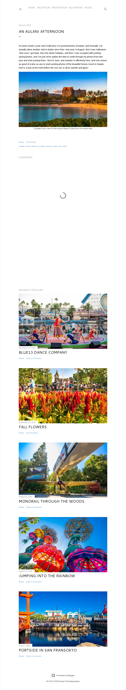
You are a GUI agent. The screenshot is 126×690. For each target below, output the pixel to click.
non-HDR (62, 146)
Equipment (76, 7)
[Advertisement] (63, 259)
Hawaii (49, 146)
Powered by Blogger (65, 675)
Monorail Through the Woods (51, 501)
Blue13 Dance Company (43, 352)
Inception (43, 7)
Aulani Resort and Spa (35, 146)
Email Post (31, 142)
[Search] (105, 9)
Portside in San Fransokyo (48, 650)
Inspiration (59, 7)
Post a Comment (33, 358)
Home (31, 7)
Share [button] (21, 142)
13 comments (32, 433)
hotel (55, 146)
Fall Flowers (33, 426)
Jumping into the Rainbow (47, 575)
